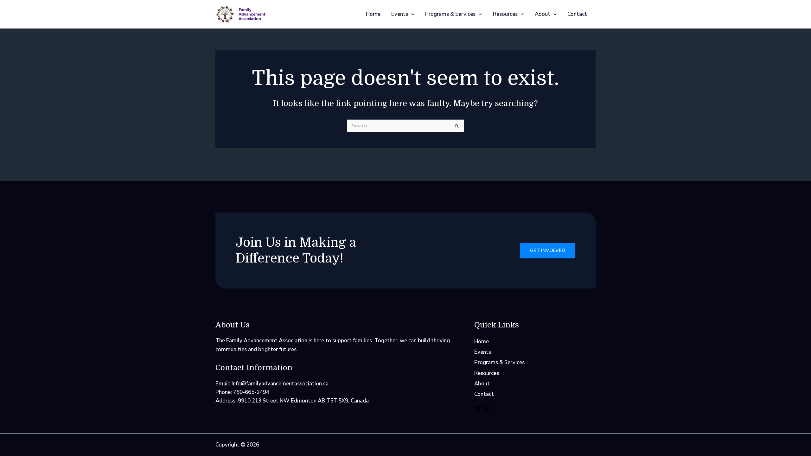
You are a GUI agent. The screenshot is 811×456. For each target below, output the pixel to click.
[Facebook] (477, 408)
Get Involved (547, 250)
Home (373, 14)
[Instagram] (486, 408)
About (542, 14)
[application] (411, 14)
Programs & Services (450, 14)
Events (399, 14)
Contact (577, 14)
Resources (505, 14)
